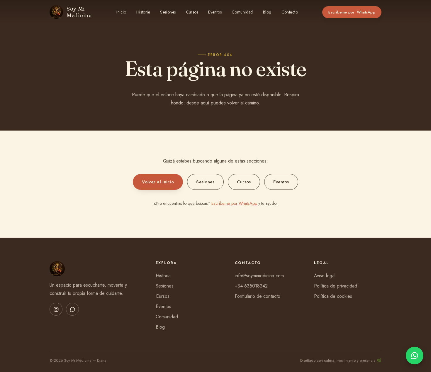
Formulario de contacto (257, 296)
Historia (143, 12)
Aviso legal (324, 275)
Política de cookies (333, 296)
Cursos (192, 12)
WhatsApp (351, 12)
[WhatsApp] (72, 309)
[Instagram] (56, 309)
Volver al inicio (158, 182)
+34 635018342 (251, 286)
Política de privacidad (335, 286)
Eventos (215, 12)
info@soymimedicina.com (259, 275)
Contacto (289, 12)
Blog (267, 12)
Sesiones (168, 12)
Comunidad (242, 12)
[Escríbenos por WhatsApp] (414, 355)
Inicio (121, 12)
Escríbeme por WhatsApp (234, 203)
